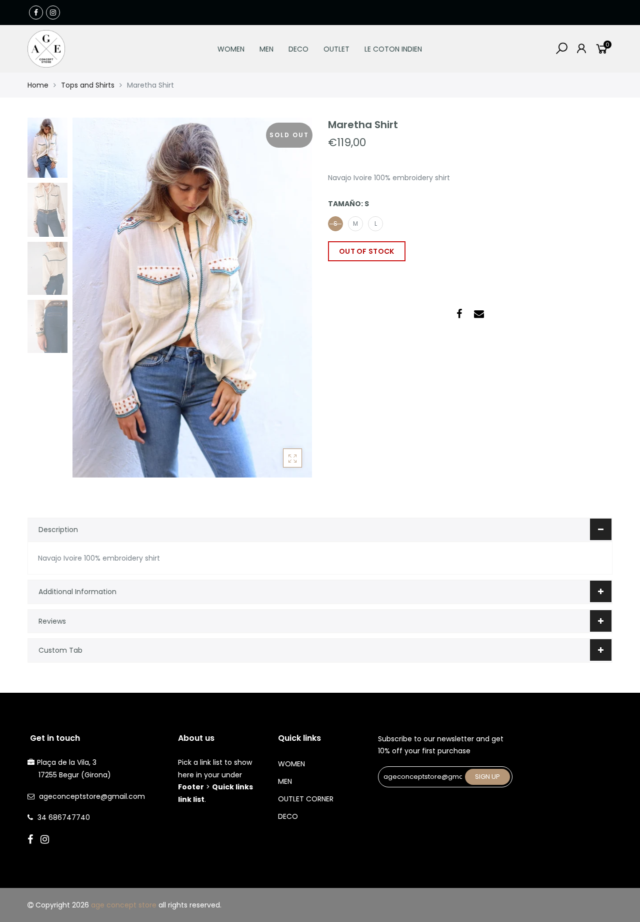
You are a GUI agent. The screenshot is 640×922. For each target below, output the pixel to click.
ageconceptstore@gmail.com (92, 796)
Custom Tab (60, 650)
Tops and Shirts (87, 85)
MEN (267, 49)
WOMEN (231, 49)
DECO (298, 49)
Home (38, 85)
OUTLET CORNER (306, 799)
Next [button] (287, 297)
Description (58, 530)
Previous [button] (97, 297)
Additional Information (77, 592)
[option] (192, 298)
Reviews (52, 621)
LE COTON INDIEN (393, 49)
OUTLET (337, 49)
